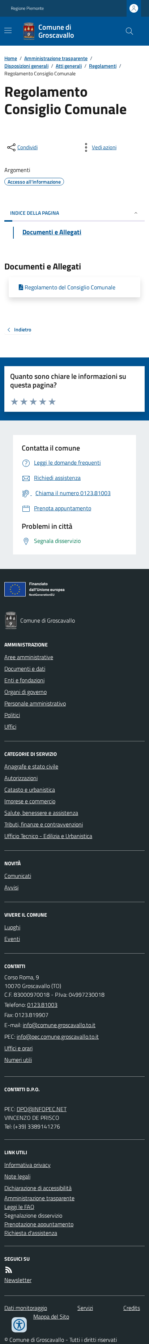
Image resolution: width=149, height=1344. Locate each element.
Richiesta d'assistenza (30, 1232)
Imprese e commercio (29, 801)
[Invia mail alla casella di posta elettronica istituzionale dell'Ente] (59, 1025)
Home (10, 58)
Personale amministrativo (35, 703)
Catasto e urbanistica (29, 789)
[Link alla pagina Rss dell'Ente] (8, 1269)
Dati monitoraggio (25, 1307)
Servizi (85, 1307)
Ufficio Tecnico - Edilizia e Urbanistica (48, 836)
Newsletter (17, 1280)
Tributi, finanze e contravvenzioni (43, 824)
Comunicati (17, 875)
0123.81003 (42, 1004)
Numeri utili (18, 1059)
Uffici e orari (18, 1048)
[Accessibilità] (19, 1325)
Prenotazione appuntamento (38, 1224)
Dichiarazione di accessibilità (38, 1188)
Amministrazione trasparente (56, 58)
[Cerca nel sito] (126, 31)
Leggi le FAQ (19, 1206)
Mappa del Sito (51, 1316)
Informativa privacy (27, 1164)
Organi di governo (25, 691)
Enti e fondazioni (24, 680)
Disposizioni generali (26, 66)
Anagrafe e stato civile (31, 766)
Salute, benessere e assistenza (41, 812)
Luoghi (12, 927)
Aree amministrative (28, 657)
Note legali (17, 1176)
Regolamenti (102, 66)
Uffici (10, 726)
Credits (131, 1307)
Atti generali (69, 66)
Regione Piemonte (27, 8)
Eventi (12, 938)
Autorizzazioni (21, 778)
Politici (12, 715)
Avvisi (11, 887)
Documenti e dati (24, 668)
